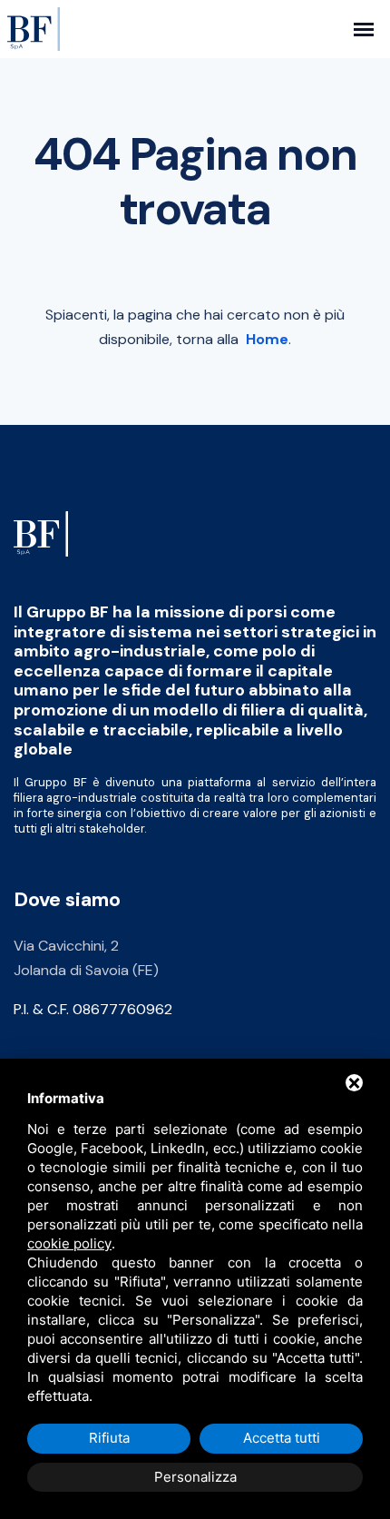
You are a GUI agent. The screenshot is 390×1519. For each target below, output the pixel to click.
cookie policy (69, 1243)
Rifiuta (109, 1437)
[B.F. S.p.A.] (41, 532)
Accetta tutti (281, 1437)
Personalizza (195, 1476)
